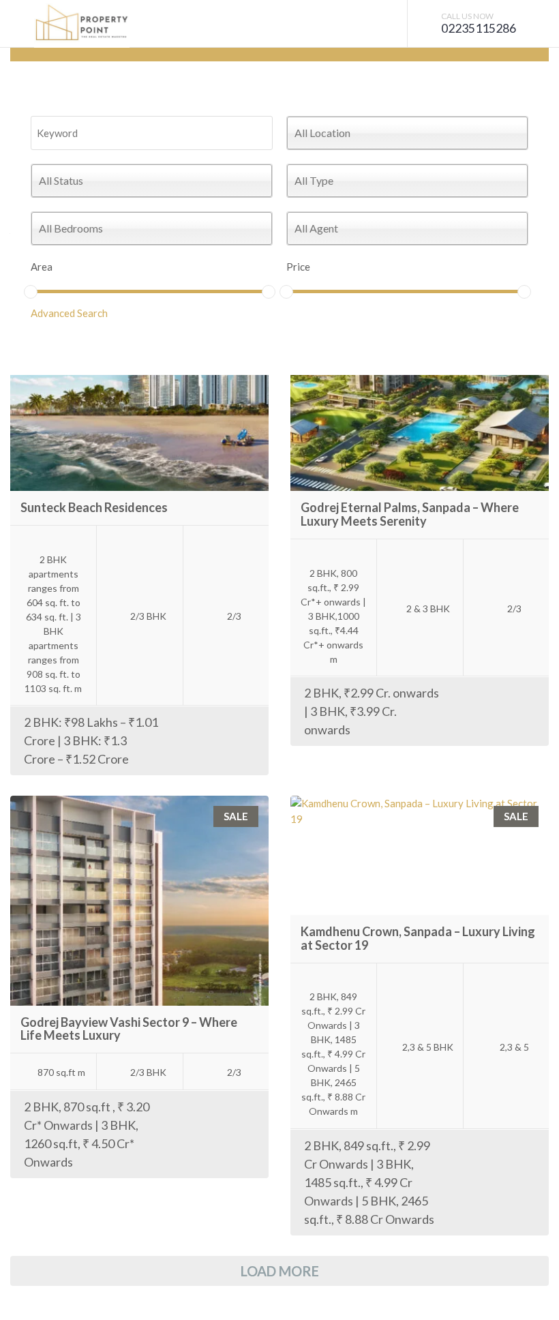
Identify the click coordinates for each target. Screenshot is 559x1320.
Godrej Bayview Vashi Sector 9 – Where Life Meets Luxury (128, 1029)
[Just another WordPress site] (82, 24)
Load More (280, 1271)
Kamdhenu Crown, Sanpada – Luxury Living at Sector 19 (418, 938)
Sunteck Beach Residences (94, 507)
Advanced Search (69, 313)
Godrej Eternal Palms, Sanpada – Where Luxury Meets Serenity (410, 514)
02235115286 (478, 28)
